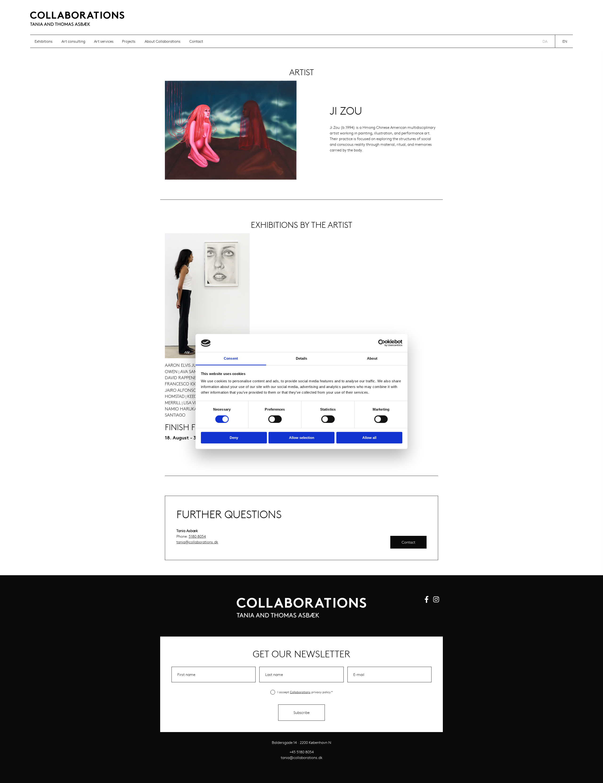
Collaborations (300, 692)
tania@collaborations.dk (197, 541)
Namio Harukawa (184, 409)
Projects (128, 41)
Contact (196, 41)
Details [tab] (301, 358)
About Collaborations (162, 41)
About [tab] (372, 358)
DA (544, 41)
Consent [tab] (231, 358)
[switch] (275, 419)
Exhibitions (44, 41)
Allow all (369, 438)
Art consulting (73, 41)
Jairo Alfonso (180, 390)
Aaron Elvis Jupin (184, 365)
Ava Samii (189, 371)
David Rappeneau (183, 377)
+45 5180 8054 (301, 751)
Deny (234, 438)
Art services (104, 41)
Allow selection (301, 438)
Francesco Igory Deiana (191, 384)
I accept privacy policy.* (305, 692)
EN (564, 41)
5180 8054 (197, 536)
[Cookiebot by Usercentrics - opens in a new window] (381, 343)
